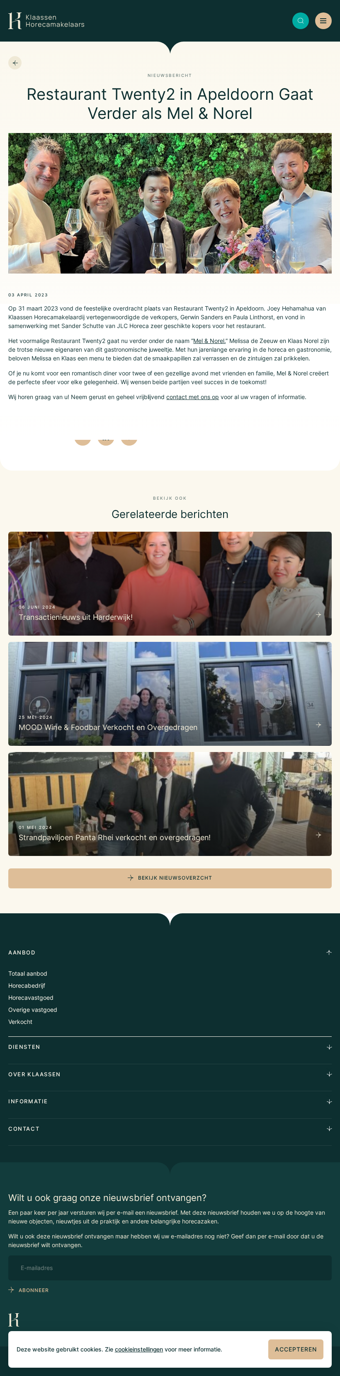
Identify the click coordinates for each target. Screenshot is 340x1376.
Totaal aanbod (27, 973)
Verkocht (20, 1021)
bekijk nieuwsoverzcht (175, 878)
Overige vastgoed (32, 1009)
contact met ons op (192, 396)
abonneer (34, 1290)
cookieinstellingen (139, 1349)
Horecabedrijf (26, 985)
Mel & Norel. (209, 340)
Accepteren (296, 1349)
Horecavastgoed (30, 997)
